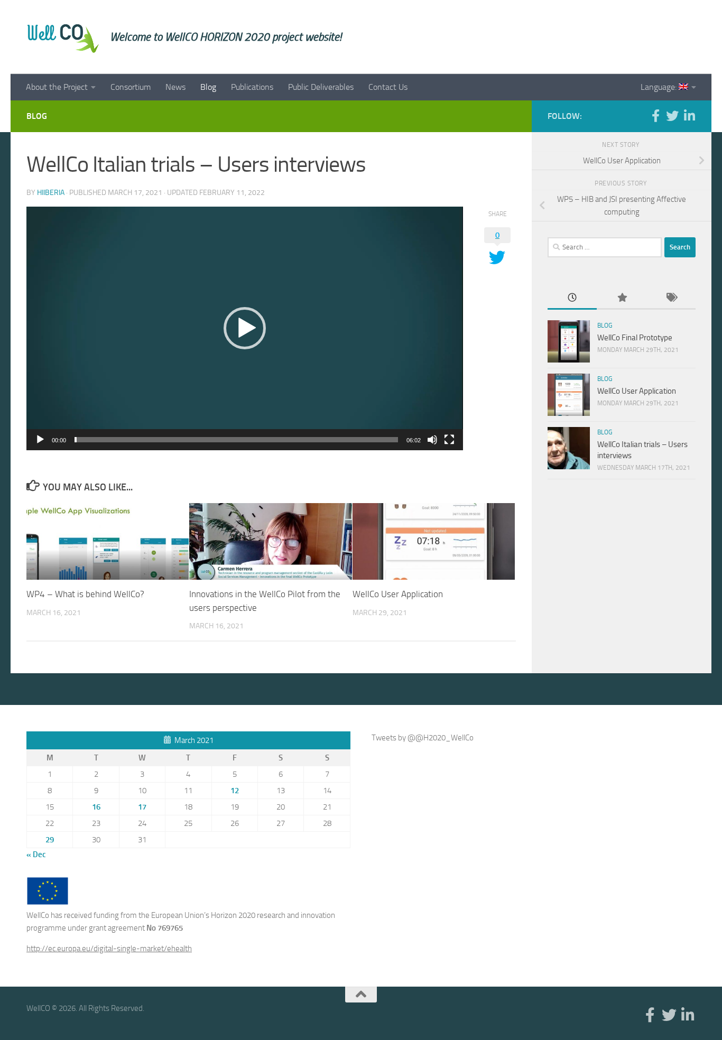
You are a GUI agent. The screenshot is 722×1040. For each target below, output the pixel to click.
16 (96, 807)
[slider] (236, 439)
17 (142, 807)
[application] (244, 328)
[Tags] (671, 298)
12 (234, 790)
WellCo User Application (398, 594)
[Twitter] (672, 115)
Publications (252, 87)
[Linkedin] (689, 115)
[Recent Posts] (572, 298)
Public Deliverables (321, 87)
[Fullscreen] (449, 439)
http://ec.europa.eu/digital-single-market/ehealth (109, 948)
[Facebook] (655, 115)
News (175, 87)
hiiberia (50, 192)
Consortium (130, 87)
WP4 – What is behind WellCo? (85, 594)
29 (49, 839)
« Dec (36, 854)
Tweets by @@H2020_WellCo (423, 737)
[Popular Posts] (621, 298)
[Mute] (432, 439)
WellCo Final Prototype (634, 337)
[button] (245, 328)
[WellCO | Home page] (62, 37)
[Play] (40, 439)
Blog (208, 87)
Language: (660, 87)
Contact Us (388, 87)
